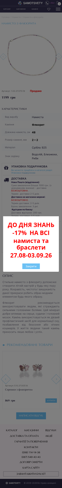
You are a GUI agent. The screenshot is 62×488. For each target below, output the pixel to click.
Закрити (31, 266)
